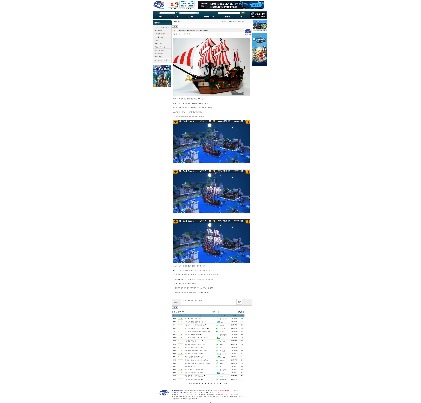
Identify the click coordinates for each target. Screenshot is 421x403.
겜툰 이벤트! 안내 (160, 60)
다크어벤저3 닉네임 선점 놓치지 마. (195, 338)
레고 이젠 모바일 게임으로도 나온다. (195, 328)
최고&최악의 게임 (160, 47)
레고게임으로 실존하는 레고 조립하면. (196, 331)
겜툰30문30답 (159, 53)
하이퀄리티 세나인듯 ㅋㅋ (192, 353)
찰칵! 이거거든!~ (160, 50)
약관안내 (186, 390)
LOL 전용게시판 (159, 34)
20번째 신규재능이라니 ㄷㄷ (193, 341)
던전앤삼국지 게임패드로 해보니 (194, 350)
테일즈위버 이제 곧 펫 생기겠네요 (195, 325)
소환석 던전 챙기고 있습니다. (193, 344)
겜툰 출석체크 (159, 37)
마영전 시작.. (188, 366)
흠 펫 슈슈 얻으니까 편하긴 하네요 (195, 360)
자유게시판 (158, 30)
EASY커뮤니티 (232, 21)
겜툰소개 (192, 390)
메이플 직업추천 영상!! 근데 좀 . (194, 322)
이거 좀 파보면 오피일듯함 (192, 369)
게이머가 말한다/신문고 (162, 27)
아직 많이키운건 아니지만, (192, 347)
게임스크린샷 (159, 57)
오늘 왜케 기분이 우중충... (192, 373)
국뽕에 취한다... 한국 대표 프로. (194, 376)
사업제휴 (198, 390)
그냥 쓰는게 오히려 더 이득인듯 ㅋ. (195, 357)
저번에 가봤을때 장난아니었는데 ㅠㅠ (196, 363)
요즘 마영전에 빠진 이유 (192, 334)
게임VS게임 (158, 43)
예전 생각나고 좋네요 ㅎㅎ (192, 379)
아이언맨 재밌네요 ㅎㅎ (192, 318)
